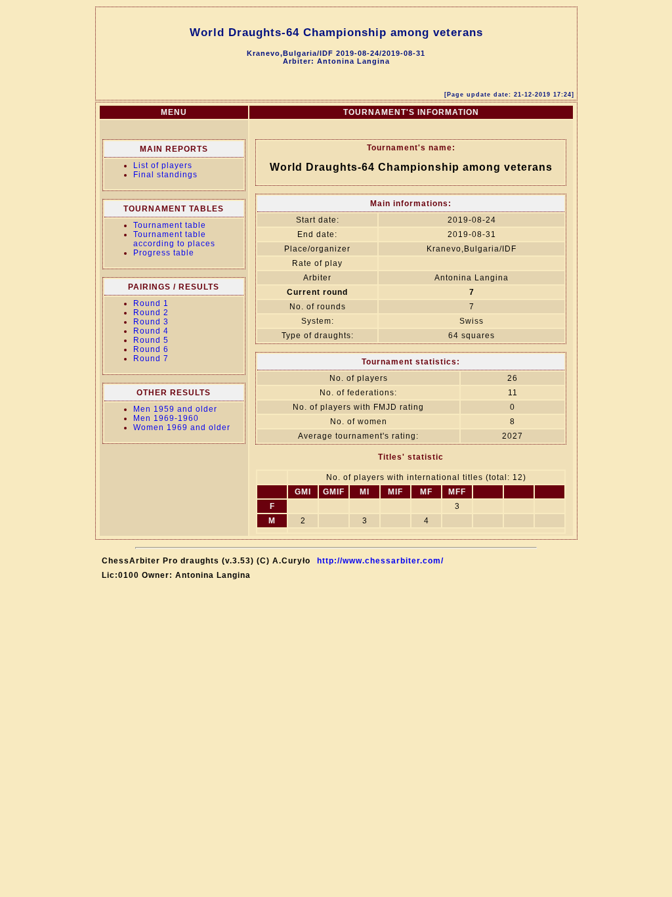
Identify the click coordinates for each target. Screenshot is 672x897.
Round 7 (151, 358)
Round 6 (151, 349)
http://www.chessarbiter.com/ (380, 560)
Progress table (163, 252)
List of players (162, 165)
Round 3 (151, 321)
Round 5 (151, 340)
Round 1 (151, 303)
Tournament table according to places (174, 239)
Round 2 (151, 312)
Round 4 (151, 331)
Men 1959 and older (175, 409)
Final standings (165, 174)
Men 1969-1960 (166, 418)
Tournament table (169, 225)
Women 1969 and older (181, 427)
